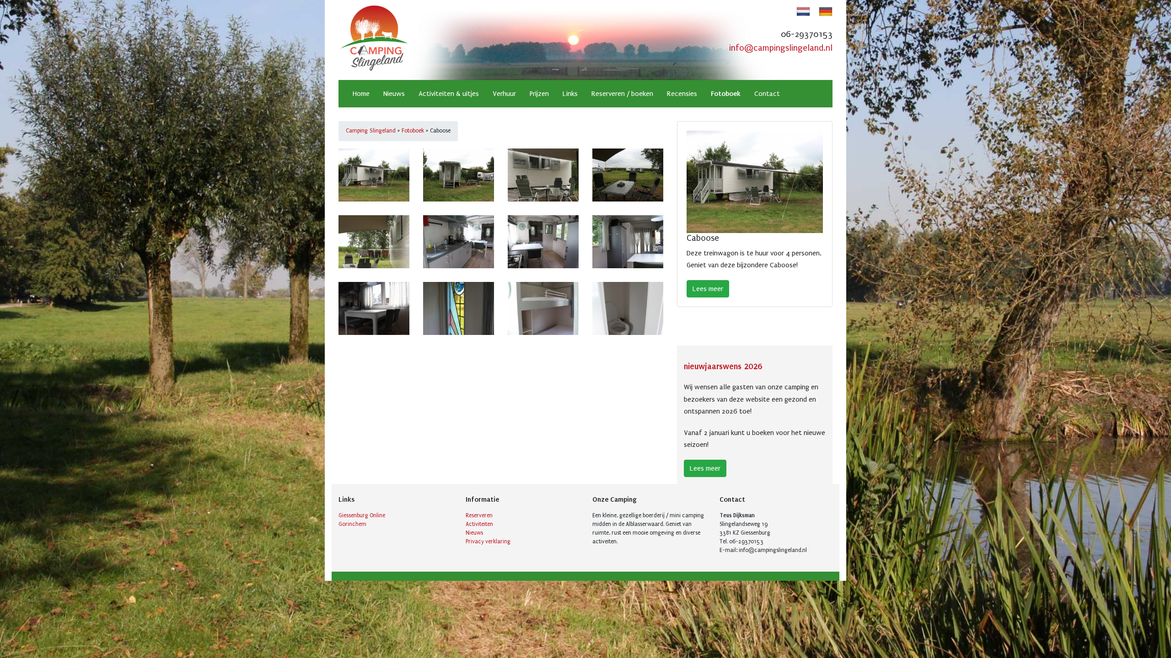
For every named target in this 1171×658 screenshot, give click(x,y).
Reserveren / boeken (622, 94)
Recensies (682, 94)
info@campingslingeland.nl (781, 48)
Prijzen (539, 94)
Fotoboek (726, 94)
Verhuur (504, 94)
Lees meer (708, 289)
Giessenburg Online (361, 515)
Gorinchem (352, 524)
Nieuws (394, 94)
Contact (767, 94)
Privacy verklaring (488, 541)
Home (361, 94)
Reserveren (479, 515)
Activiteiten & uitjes (449, 94)
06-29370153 (807, 34)
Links (570, 94)
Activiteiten (479, 524)
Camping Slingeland (371, 130)
